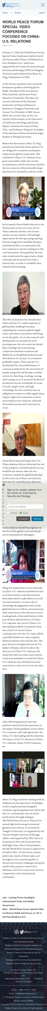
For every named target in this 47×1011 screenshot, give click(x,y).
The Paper (38, 978)
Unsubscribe (23, 519)
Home (5, 12)
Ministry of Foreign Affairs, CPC (23, 970)
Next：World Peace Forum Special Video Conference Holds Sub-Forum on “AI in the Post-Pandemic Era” (23, 912)
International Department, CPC (17, 978)
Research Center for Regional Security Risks (23, 963)
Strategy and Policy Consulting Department (23, 959)
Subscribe (37, 519)
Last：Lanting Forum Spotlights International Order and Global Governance (18, 901)
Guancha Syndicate (23, 981)
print (43, 12)
